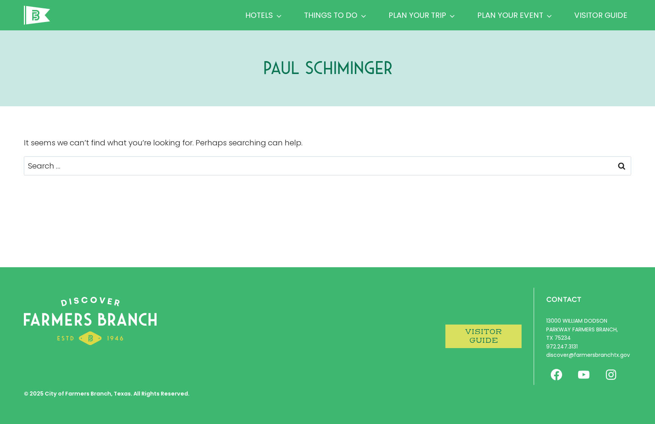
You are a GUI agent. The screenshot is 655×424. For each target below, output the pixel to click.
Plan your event (510, 15)
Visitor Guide (600, 15)
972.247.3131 (562, 346)
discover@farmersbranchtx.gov (588, 355)
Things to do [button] (330, 15)
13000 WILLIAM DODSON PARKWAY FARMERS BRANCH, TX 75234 (582, 329)
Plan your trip (417, 15)
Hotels (259, 15)
